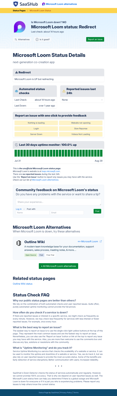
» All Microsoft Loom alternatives (58, 266)
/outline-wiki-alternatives (28, 238)
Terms (75, 392)
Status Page (43, 392)
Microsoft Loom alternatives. (45, 180)
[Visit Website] (101, 241)
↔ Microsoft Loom (88, 241)
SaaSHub (55, 392)
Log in (19, 209)
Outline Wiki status (22, 283)
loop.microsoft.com (51, 171)
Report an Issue (95, 39)
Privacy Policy (66, 392)
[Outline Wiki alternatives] (18, 243)
